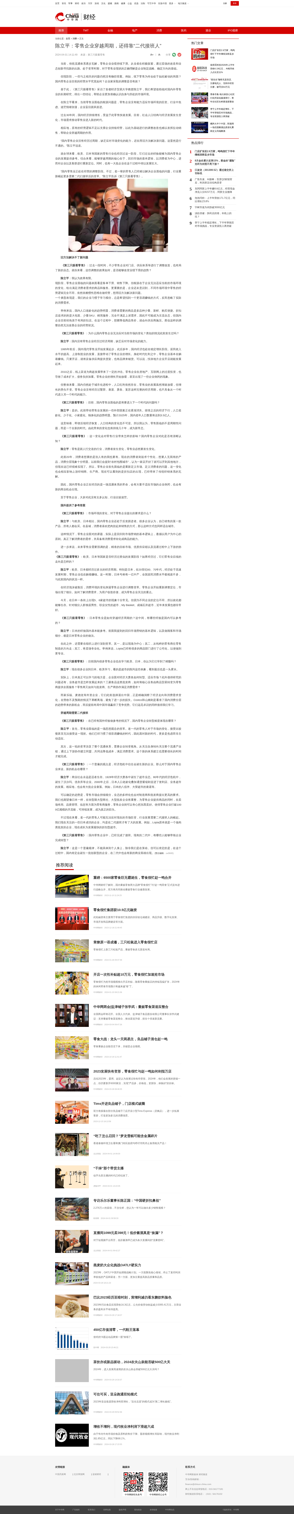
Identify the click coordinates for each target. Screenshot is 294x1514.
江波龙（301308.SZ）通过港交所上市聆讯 (214, 172)
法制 (143, 3)
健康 (123, 3)
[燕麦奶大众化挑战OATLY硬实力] (72, 1273)
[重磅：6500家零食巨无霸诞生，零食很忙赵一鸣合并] (72, 886)
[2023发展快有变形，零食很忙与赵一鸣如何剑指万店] (72, 1081)
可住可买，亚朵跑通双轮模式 (115, 1394)
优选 (136, 3)
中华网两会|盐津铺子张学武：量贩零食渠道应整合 (130, 1007)
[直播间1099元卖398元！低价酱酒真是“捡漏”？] (72, 1241)
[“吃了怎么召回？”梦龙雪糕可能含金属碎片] (72, 1144)
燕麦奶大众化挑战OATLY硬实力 (117, 1265)
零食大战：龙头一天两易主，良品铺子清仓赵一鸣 (130, 1039)
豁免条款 (138, 1510)
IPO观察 (233, 30)
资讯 (64, 3)
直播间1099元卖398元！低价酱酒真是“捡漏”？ (128, 1233)
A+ (151, 54)
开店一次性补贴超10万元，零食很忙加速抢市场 (128, 974)
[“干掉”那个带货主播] (72, 1176)
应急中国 (162, 3)
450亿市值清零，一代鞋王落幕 (116, 1330)
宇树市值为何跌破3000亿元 (210, 207)
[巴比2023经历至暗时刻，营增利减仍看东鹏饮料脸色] (72, 1306)
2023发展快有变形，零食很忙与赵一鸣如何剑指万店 (132, 1071)
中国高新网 (60, 1474)
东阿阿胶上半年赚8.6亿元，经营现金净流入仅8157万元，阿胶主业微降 (215, 190)
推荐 (61, 30)
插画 (116, 3)
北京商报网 (79, 1474)
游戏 (97, 3)
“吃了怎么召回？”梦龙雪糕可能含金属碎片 (125, 1136)
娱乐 (83, 3)
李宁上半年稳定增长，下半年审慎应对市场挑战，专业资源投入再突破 (214, 224)
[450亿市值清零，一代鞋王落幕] (72, 1338)
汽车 (90, 3)
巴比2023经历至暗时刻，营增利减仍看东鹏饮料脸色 (132, 1297)
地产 (135, 30)
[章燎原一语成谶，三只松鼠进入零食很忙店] (72, 950)
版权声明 (122, 1510)
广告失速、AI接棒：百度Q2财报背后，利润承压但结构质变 (213, 181)
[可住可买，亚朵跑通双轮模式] (72, 1403)
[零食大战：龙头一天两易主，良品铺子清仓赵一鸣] (72, 1047)
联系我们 (91, 1510)
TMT (86, 30)
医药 (184, 30)
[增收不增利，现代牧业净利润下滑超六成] (72, 1435)
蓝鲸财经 (96, 1474)
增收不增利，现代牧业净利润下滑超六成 (123, 1426)
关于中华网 (59, 1510)
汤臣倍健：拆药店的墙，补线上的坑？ (213, 215)
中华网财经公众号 (158, 1494)
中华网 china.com (68, 17)
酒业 (208, 30)
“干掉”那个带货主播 (108, 1168)
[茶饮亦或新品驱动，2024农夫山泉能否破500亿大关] (72, 1376)
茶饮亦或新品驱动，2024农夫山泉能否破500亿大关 (131, 1362)
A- (159, 54)
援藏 (110, 3)
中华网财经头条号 (133, 1494)
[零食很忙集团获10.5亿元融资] (72, 918)
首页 (57, 3)
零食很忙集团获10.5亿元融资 (115, 910)
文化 (103, 3)
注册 (225, 3)
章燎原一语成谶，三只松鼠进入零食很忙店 (125, 942)
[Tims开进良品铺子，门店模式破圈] (72, 1112)
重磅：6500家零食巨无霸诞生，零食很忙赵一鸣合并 (132, 878)
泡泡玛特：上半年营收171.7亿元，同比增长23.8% (215, 200)
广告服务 (76, 1510)
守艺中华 (151, 3)
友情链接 (153, 1510)
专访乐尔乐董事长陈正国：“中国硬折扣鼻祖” (127, 1200)
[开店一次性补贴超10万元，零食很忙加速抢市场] (72, 983)
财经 (77, 3)
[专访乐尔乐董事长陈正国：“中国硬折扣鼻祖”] (72, 1210)
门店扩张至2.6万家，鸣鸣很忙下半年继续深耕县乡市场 (215, 153)
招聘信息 (107, 1510)
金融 (110, 30)
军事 (70, 3)
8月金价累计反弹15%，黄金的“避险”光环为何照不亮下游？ (215, 162)
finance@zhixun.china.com (198, 1484)
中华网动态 (169, 1510)
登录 (235, 3)
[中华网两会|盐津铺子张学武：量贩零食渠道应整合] (72, 1015)
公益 (130, 3)
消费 (159, 30)
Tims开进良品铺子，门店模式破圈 (119, 1104)
